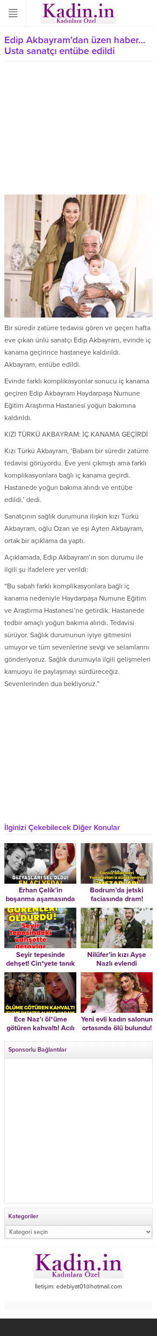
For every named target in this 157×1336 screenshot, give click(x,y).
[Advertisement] (78, 129)
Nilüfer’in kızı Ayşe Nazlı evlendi (116, 959)
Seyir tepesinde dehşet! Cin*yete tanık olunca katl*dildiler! (40, 963)
